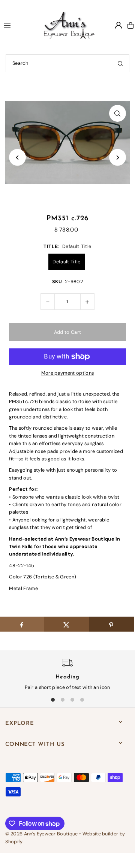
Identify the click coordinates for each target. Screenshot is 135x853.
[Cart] (131, 25)
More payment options (67, 373)
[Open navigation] (15, 25)
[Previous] (17, 157)
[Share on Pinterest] (111, 624)
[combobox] (67, 63)
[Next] (117, 157)
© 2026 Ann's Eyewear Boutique (41, 834)
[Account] (118, 25)
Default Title (66, 261)
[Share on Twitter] (66, 624)
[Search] (120, 63)
